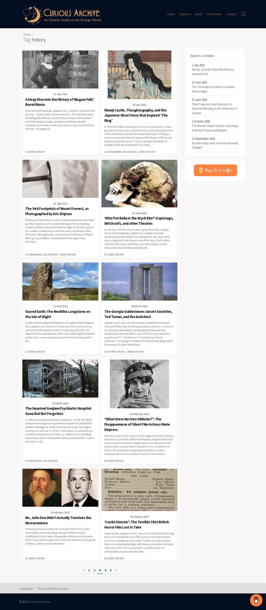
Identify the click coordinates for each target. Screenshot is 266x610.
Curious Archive (40, 601)
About (199, 14)
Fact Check (214, 14)
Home (171, 14)
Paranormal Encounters (122, 151)
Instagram (26, 588)
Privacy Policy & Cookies (53, 588)
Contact (231, 14)
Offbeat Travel (116, 351)
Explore (184, 14)
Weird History (37, 151)
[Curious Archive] (62, 14)
